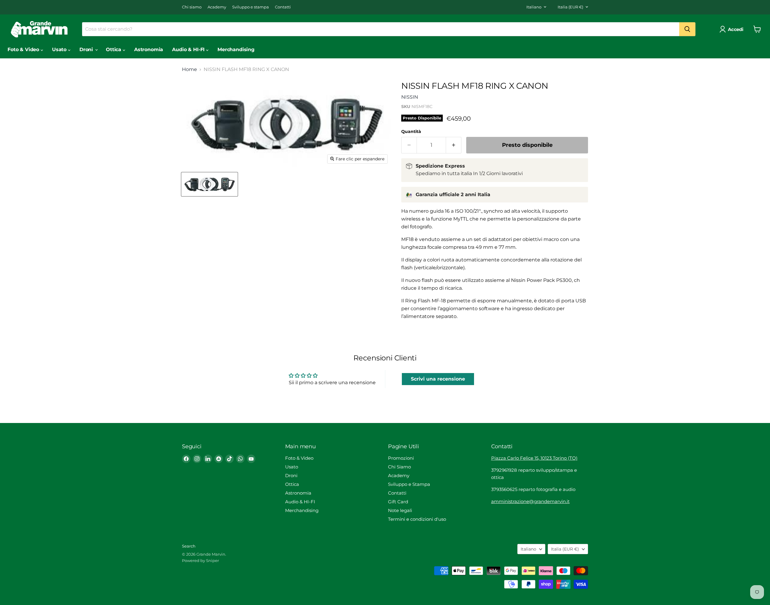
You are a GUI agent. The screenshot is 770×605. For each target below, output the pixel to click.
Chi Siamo (399, 467)
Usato (60, 49)
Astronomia (148, 49)
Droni (86, 49)
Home (189, 69)
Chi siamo (192, 7)
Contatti (283, 7)
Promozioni (401, 458)
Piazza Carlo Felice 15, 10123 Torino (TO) (534, 458)
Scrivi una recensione (438, 379)
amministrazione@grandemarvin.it (530, 501)
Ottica (114, 49)
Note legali (400, 510)
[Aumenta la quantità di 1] (453, 145)
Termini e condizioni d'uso (417, 519)
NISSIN (409, 97)
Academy (217, 7)
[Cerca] (687, 29)
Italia (570, 7)
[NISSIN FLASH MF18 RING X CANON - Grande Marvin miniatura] (209, 184)
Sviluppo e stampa (250, 7)
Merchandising (235, 49)
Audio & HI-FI (189, 49)
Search (189, 546)
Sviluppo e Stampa (409, 484)
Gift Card (398, 502)
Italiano (533, 7)
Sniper (212, 560)
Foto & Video (24, 49)
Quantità (411, 131)
